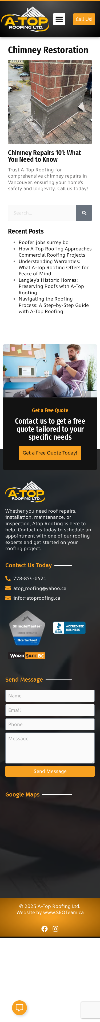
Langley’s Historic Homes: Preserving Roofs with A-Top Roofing (51, 286)
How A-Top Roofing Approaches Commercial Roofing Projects (55, 251)
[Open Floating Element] (19, 1007)
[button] (59, 19)
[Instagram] (55, 929)
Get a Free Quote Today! (50, 452)
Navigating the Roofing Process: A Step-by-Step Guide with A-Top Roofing (54, 304)
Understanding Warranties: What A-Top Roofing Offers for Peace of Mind (54, 267)
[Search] (84, 213)
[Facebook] (44, 929)
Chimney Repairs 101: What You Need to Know (44, 156)
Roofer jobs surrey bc (43, 242)
